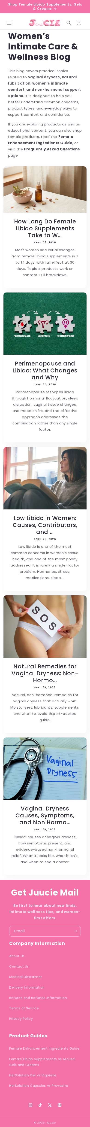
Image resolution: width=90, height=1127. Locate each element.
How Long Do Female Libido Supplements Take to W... (45, 228)
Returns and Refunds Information (38, 998)
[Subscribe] (75, 931)
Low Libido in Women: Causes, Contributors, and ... (45, 525)
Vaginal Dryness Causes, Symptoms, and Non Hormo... (44, 815)
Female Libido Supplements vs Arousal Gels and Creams (42, 1062)
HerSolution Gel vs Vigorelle (33, 1075)
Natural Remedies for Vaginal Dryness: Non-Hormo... (45, 673)
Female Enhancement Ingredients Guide (44, 1048)
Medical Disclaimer (25, 977)
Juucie (51, 1122)
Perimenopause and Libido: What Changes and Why (45, 370)
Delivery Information (27, 987)
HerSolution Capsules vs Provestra (38, 1085)
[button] (9, 23)
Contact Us (19, 966)
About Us (17, 956)
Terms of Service (24, 1008)
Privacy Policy (21, 1018)
